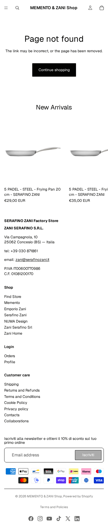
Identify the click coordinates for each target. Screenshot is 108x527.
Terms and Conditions (22, 396)
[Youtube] (49, 518)
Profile (9, 362)
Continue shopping (54, 69)
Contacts (11, 415)
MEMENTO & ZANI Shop (44, 496)
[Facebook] (31, 518)
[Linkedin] (77, 518)
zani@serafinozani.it (32, 259)
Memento (12, 302)
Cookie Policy (15, 402)
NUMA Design (16, 321)
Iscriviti (88, 454)
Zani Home (13, 333)
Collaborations (16, 421)
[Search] (17, 8)
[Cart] (101, 8)
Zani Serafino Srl (18, 327)
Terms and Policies (54, 507)
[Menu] (6, 8)
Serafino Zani (15, 315)
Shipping (11, 384)
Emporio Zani (15, 309)
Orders (9, 355)
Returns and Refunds (22, 390)
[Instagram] (40, 518)
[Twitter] (68, 518)
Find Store (12, 296)
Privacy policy (16, 408)
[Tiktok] (59, 518)
